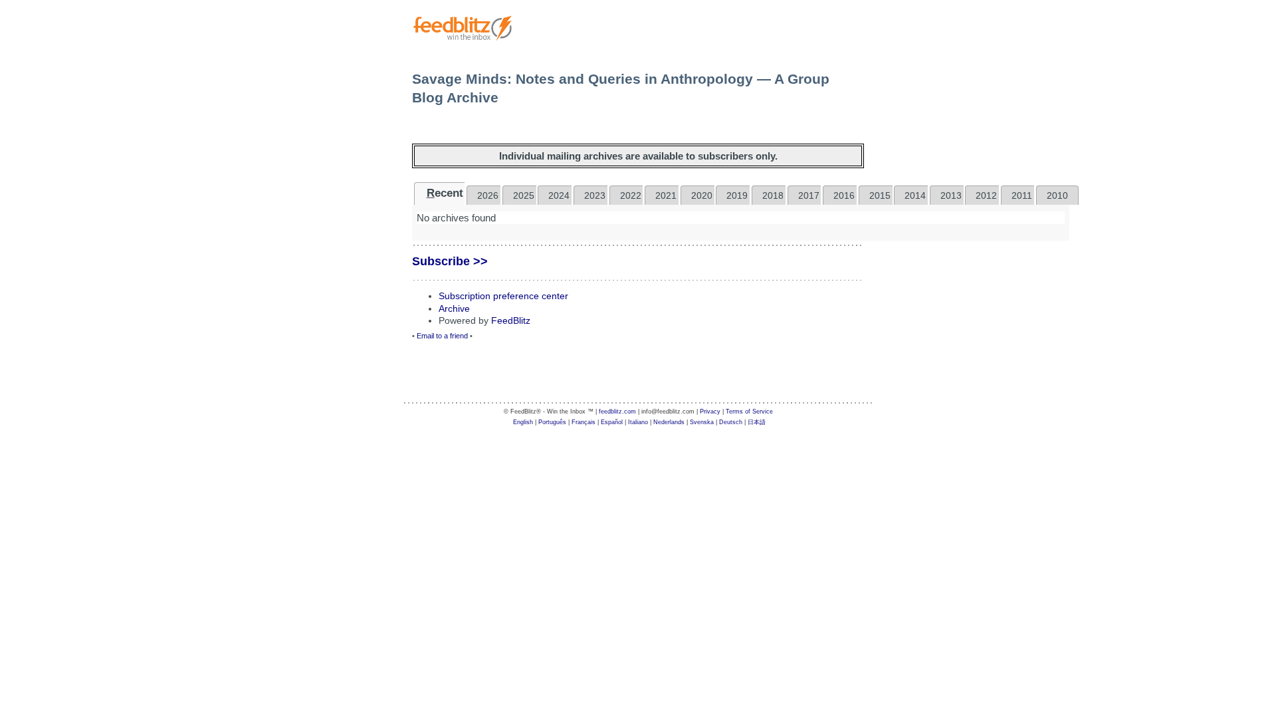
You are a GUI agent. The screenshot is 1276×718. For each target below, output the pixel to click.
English (523, 422)
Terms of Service (749, 411)
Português (552, 422)
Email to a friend (442, 336)
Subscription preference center (503, 296)
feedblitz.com (617, 411)
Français (583, 422)
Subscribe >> (450, 261)
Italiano (638, 422)
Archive (454, 308)
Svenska (702, 422)
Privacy (710, 411)
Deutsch (730, 422)
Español (612, 422)
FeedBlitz (510, 320)
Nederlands (669, 422)
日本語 (757, 422)
